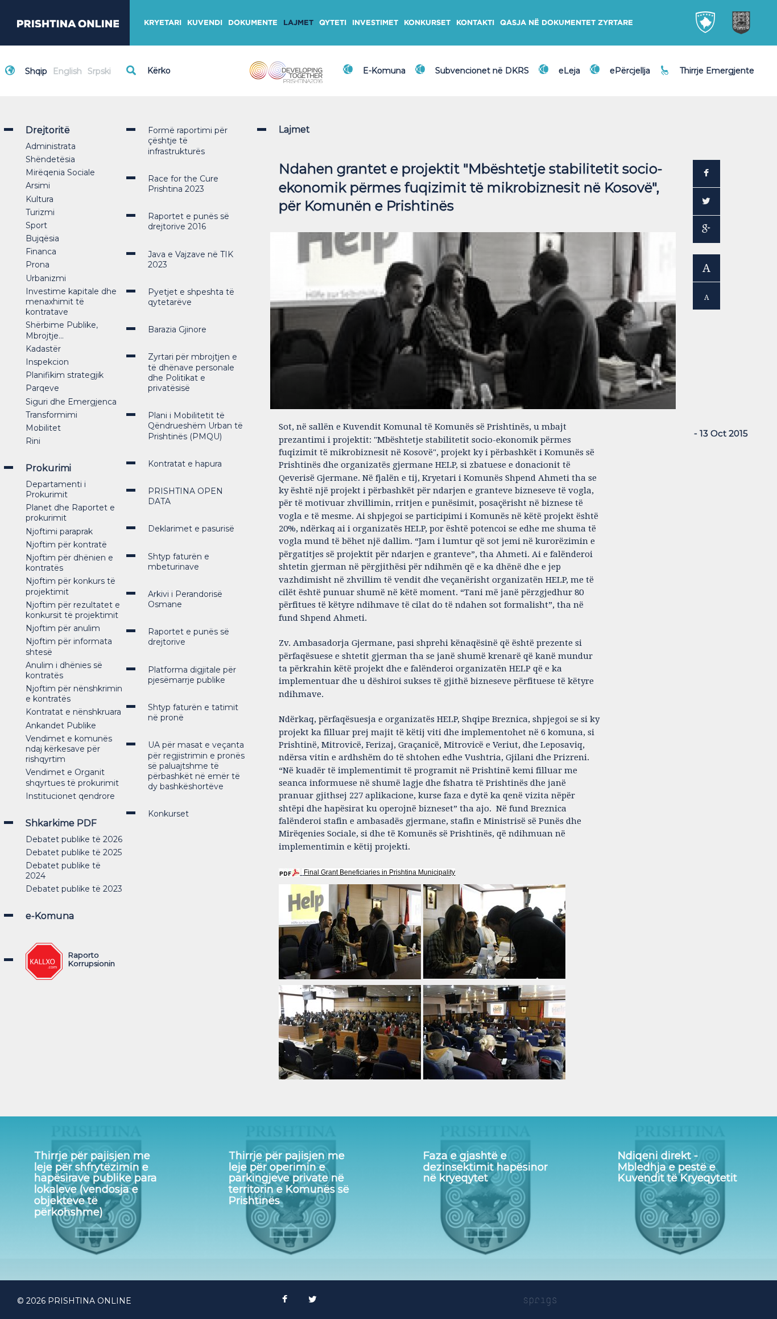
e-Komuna (50, 915)
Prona (37, 264)
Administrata (51, 146)
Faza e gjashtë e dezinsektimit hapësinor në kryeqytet (485, 1167)
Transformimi (51, 415)
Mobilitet (43, 428)
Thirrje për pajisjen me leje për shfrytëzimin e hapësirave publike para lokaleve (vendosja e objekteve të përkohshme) (95, 1183)
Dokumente (253, 22)
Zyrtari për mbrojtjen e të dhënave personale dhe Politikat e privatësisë (192, 372)
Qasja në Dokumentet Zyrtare (566, 22)
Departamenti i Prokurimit (56, 489)
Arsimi (38, 185)
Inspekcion (47, 362)
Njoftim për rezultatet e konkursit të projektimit (73, 610)
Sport (36, 225)
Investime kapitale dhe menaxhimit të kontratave (71, 301)
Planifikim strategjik (65, 375)
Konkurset (427, 22)
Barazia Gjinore (177, 329)
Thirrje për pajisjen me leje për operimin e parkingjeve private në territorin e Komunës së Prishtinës (289, 1178)
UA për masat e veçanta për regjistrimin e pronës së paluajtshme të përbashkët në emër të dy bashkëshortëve (196, 766)
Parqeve (42, 388)
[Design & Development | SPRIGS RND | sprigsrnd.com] (540, 1301)
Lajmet (298, 22)
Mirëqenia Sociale (60, 172)
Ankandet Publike (61, 725)
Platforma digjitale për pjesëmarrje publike (192, 675)
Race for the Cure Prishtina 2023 (183, 184)
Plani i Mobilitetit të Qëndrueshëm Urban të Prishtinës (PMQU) (195, 425)
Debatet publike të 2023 (74, 889)
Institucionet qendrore (70, 796)
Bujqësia (42, 238)
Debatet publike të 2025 (74, 852)
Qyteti (332, 22)
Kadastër (43, 349)
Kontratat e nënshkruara (73, 712)
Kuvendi (204, 22)
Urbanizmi (46, 278)
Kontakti (475, 22)
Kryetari (162, 22)
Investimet (375, 22)
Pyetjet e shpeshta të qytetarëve (191, 297)
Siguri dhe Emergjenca (71, 402)
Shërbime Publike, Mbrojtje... (62, 330)
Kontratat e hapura (185, 464)
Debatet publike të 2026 (74, 839)
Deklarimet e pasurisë (191, 529)
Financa (41, 251)
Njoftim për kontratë (66, 544)
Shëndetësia (50, 159)
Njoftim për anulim (63, 628)
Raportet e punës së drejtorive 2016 (188, 221)
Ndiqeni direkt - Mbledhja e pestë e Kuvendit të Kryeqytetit (677, 1167)
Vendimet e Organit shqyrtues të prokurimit (72, 777)
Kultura (39, 199)
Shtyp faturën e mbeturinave (178, 561)
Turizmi (40, 212)
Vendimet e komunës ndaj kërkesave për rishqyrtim (69, 748)
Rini (33, 441)
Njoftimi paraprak (59, 531)
